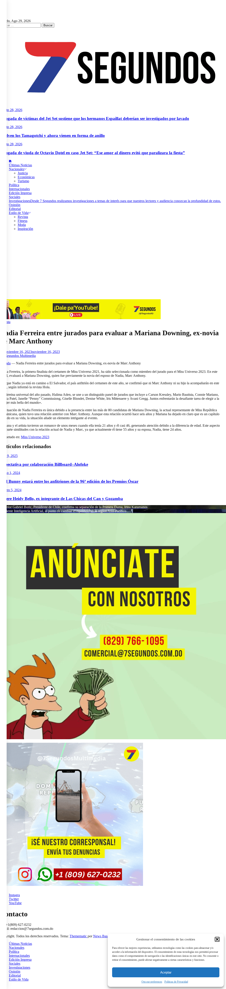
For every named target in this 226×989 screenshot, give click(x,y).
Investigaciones (115, 201)
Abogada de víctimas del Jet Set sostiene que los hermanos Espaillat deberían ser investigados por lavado (94, 118)
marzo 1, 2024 (10, 473)
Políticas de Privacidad (176, 981)
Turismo (23, 181)
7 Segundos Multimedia (19, 356)
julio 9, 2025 (9, 456)
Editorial (15, 209)
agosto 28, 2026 (11, 110)
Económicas (26, 177)
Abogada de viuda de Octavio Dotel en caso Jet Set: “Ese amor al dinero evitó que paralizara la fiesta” (92, 152)
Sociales (14, 197)
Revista (23, 217)
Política (14, 185)
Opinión (14, 205)
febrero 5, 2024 (10, 490)
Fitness (22, 221)
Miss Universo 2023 (35, 437)
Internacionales (19, 189)
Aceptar (165, 972)
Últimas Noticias (20, 165)
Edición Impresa (20, 193)
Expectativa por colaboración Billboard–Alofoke (44, 464)
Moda (22, 225)
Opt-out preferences (151, 981)
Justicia (23, 173)
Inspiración (25, 229)
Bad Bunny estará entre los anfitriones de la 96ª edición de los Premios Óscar (69, 481)
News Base (101, 936)
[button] (217, 939)
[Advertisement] (113, 266)
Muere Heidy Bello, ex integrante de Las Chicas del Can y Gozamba (61, 498)
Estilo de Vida (18, 213)
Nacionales (16, 169)
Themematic (79, 936)
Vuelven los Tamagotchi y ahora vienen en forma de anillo (52, 135)
